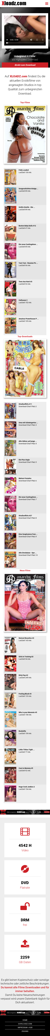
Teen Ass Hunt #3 (25, 283)
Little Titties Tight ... (27, 751)
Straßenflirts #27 (28, 517)
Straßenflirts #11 (28, 405)
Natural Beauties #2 (26, 639)
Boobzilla (25, 732)
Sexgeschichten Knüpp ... (28, 190)
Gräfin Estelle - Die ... (27, 208)
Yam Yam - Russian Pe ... (28, 264)
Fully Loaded (25, 171)
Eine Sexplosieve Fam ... (28, 535)
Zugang (25, 1031)
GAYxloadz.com (25, 1024)
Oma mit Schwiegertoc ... (28, 424)
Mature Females (28, 479)
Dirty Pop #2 (25, 676)
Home (25, 1020)
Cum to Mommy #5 (26, 769)
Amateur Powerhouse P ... (29, 320)
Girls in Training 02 (26, 658)
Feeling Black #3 (25, 695)
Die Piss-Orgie (28, 461)
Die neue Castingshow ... (28, 245)
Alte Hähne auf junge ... (28, 442)
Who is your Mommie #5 (28, 713)
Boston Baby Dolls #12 (27, 227)
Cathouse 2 (25, 301)
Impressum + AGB (25, 1027)
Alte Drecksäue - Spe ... (28, 554)
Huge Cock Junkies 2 (27, 788)
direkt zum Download (25, 65)
